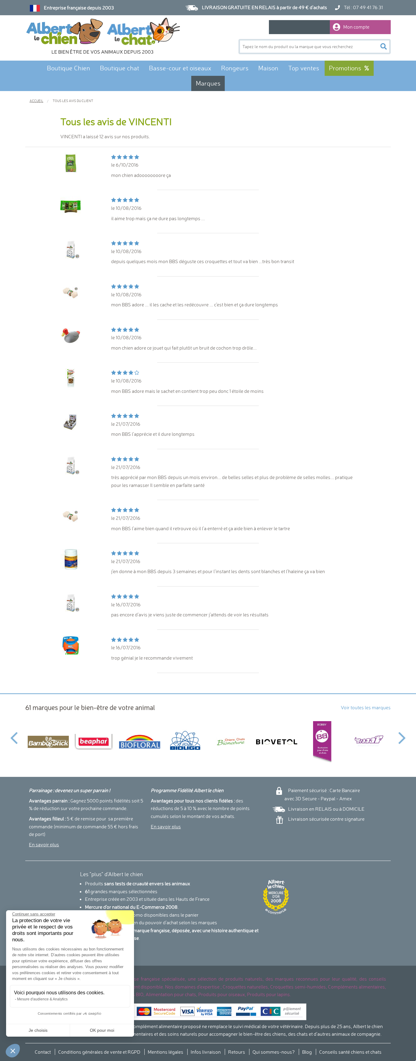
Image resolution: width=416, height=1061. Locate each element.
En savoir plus (44, 844)
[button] (12, 1050)
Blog (307, 1052)
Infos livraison (206, 1052)
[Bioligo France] (185, 742)
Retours (236, 1052)
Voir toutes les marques (366, 707)
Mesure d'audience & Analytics (42, 999)
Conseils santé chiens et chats (350, 1052)
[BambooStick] (48, 742)
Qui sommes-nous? (273, 1052)
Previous (14, 734)
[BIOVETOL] (276, 742)
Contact (43, 1052)
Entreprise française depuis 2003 (79, 8)
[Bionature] (231, 741)
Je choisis (38, 1030)
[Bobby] (322, 741)
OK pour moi (102, 1030)
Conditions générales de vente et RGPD (99, 1052)
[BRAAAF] (368, 741)
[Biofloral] (139, 742)
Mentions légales (165, 1052)
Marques (208, 83)
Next (402, 734)
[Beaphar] (93, 742)
